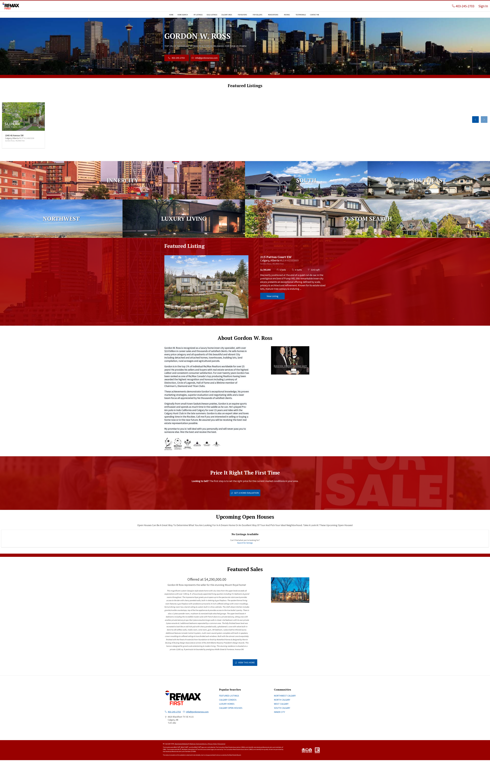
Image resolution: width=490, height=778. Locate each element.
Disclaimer (221, 744)
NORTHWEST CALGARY (285, 695)
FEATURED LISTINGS (229, 695)
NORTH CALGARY (282, 699)
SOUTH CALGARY (282, 707)
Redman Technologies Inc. (199, 744)
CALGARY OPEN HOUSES (230, 707)
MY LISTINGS (198, 15)
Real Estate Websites (181, 744)
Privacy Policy (212, 744)
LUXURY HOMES (226, 703)
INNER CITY (279, 711)
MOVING (287, 15)
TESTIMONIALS (301, 15)
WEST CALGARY (281, 703)
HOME (171, 15)
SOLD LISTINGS (212, 15)
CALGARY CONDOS (227, 699)
